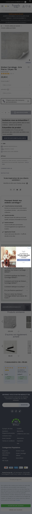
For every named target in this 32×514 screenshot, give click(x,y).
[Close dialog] (29, 248)
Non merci (24, 262)
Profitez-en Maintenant (23, 260)
